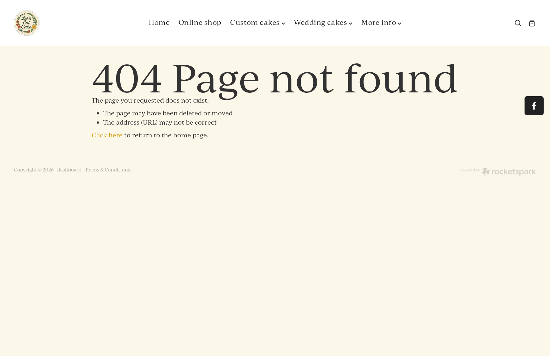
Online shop (200, 22)
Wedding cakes (321, 22)
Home (159, 22)
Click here (107, 135)
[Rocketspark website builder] (498, 172)
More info (379, 22)
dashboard (69, 170)
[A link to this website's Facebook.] (534, 105)
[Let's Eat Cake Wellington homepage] (66, 23)
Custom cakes (255, 22)
